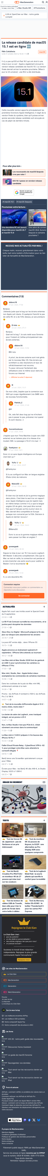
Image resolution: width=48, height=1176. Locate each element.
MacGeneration (13, 980)
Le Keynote (6, 1001)
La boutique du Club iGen (11, 1004)
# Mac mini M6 (8, 8)
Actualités (9, 606)
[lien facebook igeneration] (29, 1120)
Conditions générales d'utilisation (14, 1134)
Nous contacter (7, 1143)
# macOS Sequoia (24, 202)
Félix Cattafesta (8, 51)
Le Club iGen (11, 974)
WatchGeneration (14, 992)
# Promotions (39, 8)
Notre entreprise (8, 1141)
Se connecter (24, 596)
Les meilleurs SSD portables (15, 1019)
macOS (42, 52)
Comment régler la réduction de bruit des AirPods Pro (21, 1105)
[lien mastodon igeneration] (25, 1120)
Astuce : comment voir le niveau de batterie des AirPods (22, 1103)
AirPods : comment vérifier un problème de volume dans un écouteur (23, 1093)
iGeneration (12, 986)
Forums (4, 997)
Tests (6, 820)
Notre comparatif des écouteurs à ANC (19, 1025)
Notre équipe (6, 1139)
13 (26, 54)
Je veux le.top (7, 999)
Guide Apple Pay (8, 1099)
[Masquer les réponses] (4, 373)
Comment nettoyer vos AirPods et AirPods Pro (18, 1096)
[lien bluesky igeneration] (38, 1120)
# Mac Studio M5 (24, 8)
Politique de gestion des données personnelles (19, 1137)
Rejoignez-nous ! (24, 960)
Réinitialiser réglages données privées (24, 1161)
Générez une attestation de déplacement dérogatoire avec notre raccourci (23, 1108)
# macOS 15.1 (8, 202)
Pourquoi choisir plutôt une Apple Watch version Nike (21, 1101)
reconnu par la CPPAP (35, 1153)
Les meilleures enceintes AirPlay (16, 1016)
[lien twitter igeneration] (33, 1120)
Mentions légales (8, 1132)
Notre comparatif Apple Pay (15, 1022)
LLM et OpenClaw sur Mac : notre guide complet (22, 15)
